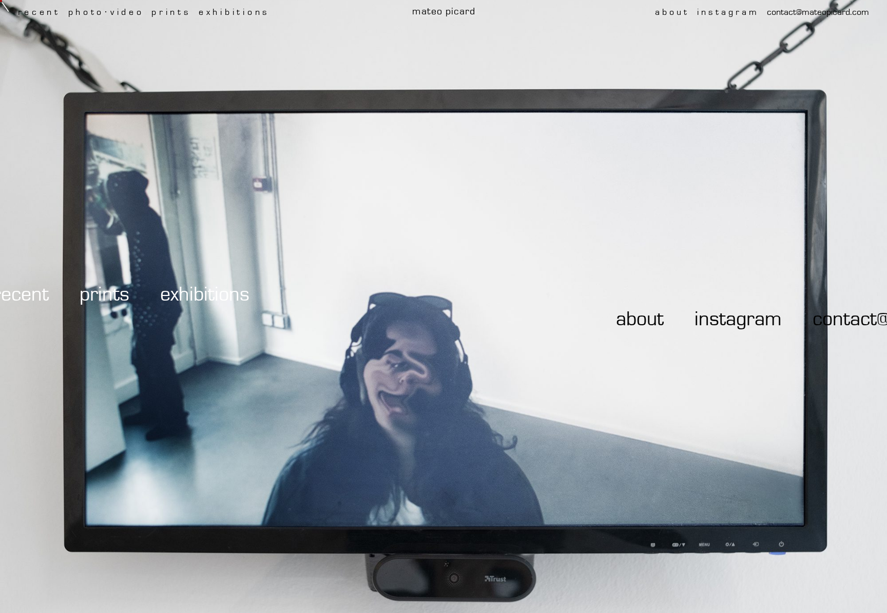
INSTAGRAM (679, 319)
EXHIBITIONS (259, 294)
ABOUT (581, 319)
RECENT (75, 294)
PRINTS (159, 294)
